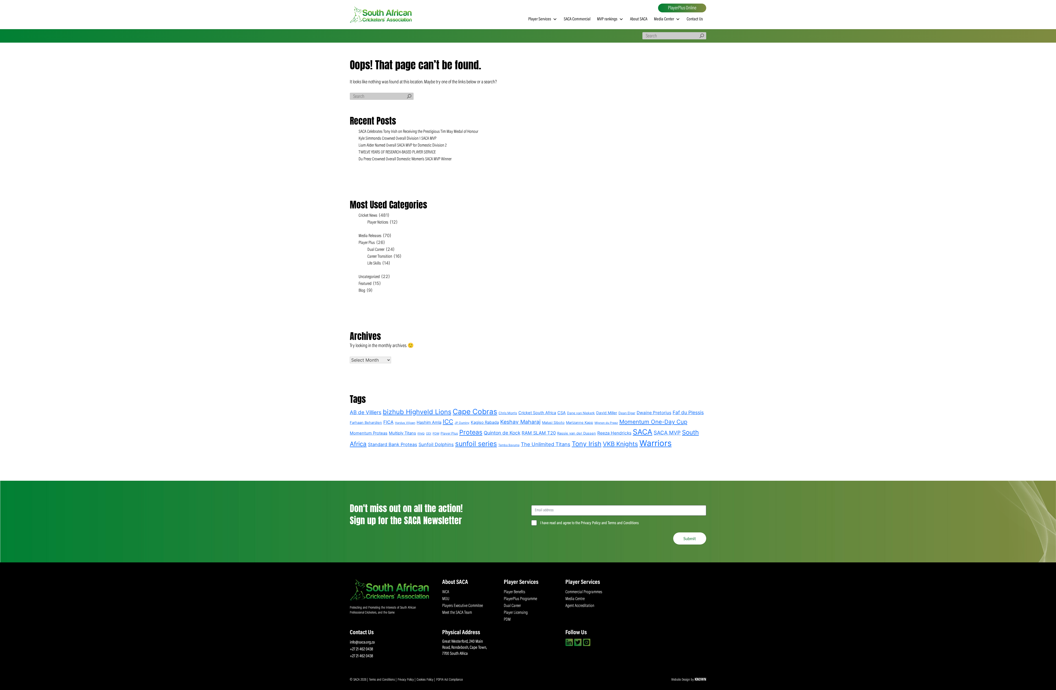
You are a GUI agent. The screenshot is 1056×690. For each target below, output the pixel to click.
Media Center (664, 19)
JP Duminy (462, 423)
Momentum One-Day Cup (653, 421)
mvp (421, 433)
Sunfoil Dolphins (436, 444)
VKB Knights (620, 443)
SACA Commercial (577, 19)
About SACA (638, 19)
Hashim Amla (429, 422)
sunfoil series (476, 443)
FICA (388, 422)
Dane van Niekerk (581, 413)
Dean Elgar (626, 413)
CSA (561, 412)
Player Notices (377, 222)
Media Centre (575, 599)
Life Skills (374, 263)
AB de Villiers (365, 412)
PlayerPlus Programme (520, 599)
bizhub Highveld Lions (417, 412)
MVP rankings (607, 19)
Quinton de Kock (502, 433)
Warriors (655, 443)
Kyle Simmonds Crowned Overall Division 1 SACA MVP (397, 138)
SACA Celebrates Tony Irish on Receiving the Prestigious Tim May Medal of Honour (418, 132)
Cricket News (368, 215)
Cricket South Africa (537, 412)
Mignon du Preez (606, 423)
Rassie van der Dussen (576, 433)
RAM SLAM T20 (539, 433)
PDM (436, 433)
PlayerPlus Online (682, 8)
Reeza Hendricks (614, 433)
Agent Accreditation (579, 606)
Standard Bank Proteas (392, 444)
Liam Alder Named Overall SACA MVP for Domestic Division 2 (403, 145)
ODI (428, 433)
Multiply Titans (402, 433)
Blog (362, 290)
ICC (448, 421)
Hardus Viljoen (405, 423)
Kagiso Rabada (485, 422)
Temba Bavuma (508, 445)
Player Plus (367, 243)
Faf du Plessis (688, 412)
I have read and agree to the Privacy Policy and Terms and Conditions (589, 523)
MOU (445, 599)
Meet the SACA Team (457, 613)
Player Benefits (514, 592)
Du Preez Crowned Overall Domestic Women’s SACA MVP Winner (405, 159)
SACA (642, 431)
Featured (365, 284)
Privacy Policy (406, 679)
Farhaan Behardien (366, 422)
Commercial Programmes (583, 592)
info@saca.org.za (362, 642)
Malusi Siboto (553, 422)
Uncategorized (369, 277)
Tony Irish (586, 444)
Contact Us (695, 19)
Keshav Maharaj (520, 422)
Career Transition (379, 256)
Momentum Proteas (368, 433)
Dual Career (375, 250)
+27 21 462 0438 (361, 649)
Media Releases (370, 236)
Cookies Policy (425, 679)
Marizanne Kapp (579, 422)
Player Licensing (516, 613)
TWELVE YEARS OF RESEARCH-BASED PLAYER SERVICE (397, 152)
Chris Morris (508, 413)
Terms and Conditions (382, 679)
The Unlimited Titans (545, 444)
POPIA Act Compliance (449, 679)
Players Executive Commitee (462, 606)
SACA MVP (667, 433)
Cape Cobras (475, 411)
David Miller (606, 413)
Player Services (539, 19)
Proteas (470, 432)
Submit (689, 538)
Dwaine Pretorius (654, 412)
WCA (445, 592)
